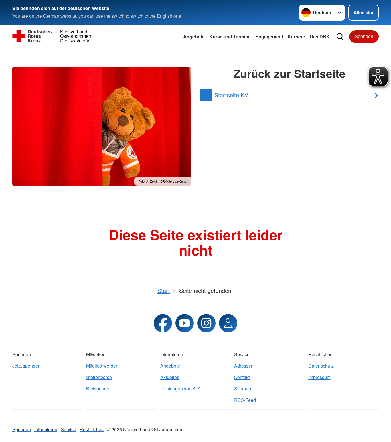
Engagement (269, 36)
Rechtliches (92, 429)
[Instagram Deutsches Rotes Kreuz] (206, 323)
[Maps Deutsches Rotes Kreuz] (228, 323)
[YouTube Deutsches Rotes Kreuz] (184, 323)
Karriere (296, 36)
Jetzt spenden (26, 365)
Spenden (364, 36)
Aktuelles (169, 377)
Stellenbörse (99, 377)
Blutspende (97, 388)
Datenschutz (321, 365)
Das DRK (320, 36)
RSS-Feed (245, 400)
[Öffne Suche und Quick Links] (340, 36)
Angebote (194, 36)
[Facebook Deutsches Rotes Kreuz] (163, 323)
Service (68, 429)
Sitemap (242, 388)
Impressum (319, 377)
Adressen (244, 365)
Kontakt (242, 377)
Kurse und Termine (230, 36)
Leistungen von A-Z (180, 388)
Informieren (45, 429)
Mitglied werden (102, 365)
